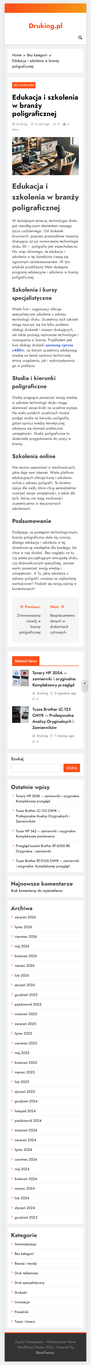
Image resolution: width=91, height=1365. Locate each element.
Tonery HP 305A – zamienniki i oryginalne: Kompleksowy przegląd (54, 679)
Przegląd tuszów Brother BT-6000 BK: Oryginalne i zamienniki (43, 848)
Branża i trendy (26, 1263)
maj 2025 (22, 1052)
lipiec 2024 (23, 1149)
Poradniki (22, 1311)
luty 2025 (22, 1081)
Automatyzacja (25, 1244)
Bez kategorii (24, 85)
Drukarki (21, 1292)
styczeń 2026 (25, 985)
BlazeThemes (45, 1352)
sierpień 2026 (25, 917)
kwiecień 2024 (26, 1178)
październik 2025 (28, 1004)
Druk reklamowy (26, 1273)
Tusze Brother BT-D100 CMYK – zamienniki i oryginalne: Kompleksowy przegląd (47, 863)
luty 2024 (22, 1198)
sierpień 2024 (25, 1140)
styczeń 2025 (25, 1091)
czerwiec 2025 (26, 1043)
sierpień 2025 (25, 1023)
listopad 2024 (25, 1111)
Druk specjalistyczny (30, 1282)
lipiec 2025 (23, 1033)
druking (21, 124)
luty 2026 (22, 975)
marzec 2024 (25, 1188)
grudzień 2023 (26, 1217)
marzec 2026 (25, 965)
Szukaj (17, 759)
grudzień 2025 (26, 994)
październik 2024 (28, 1120)
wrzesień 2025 (26, 1014)
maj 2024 (22, 1169)
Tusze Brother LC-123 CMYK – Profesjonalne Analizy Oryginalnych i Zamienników (53, 718)
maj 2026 (22, 946)
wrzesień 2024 (26, 1130)
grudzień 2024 (26, 1101)
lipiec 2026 (23, 927)
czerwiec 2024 (26, 1159)
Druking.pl (46, 26)
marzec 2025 (25, 1072)
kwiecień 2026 (26, 956)
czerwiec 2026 (26, 936)
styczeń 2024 (25, 1207)
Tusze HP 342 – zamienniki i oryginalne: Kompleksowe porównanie (46, 834)
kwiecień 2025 (26, 1062)
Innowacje (22, 1302)
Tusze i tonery (25, 1321)
